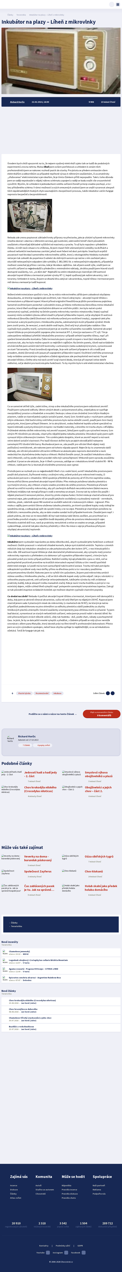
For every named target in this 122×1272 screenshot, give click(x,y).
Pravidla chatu (69, 1198)
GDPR (80, 1245)
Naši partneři (99, 1185)
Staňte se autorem (45, 1189)
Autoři (39, 1185)
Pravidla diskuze (70, 1193)
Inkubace (57, 693)
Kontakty (43, 1245)
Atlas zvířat (15, 1198)
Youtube (40, 1252)
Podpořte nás (99, 1193)
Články (10, 14)
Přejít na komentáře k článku (101, 714)
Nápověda (66, 1185)
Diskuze (14, 1189)
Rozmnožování (42, 693)
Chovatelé (41, 1193)
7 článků (26, 745)
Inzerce (13, 1185)
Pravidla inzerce (69, 1189)
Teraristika (21, 14)
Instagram (58, 1252)
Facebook (75, 1252)
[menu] (118, 4)
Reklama (97, 1189)
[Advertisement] (61, 130)
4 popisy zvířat (43, 745)
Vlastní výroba (24, 693)
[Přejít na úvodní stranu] (3, 14)
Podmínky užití (63, 1245)
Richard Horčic (27, 736)
